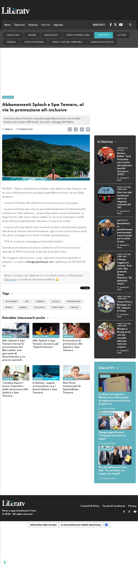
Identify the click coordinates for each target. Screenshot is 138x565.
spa (27, 301)
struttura (57, 307)
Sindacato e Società (102, 42)
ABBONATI (99, 25)
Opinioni (19, 25)
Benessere (103, 35)
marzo (23, 307)
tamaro (40, 301)
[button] (124, 512)
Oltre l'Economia (34, 42)
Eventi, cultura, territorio (67, 42)
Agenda (58, 25)
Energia (11, 42)
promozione (73, 301)
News (7, 25)
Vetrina (45, 25)
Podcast (33, 25)
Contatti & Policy (90, 506)
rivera (8, 307)
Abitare (32, 35)
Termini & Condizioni (113, 506)
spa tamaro (11, 301)
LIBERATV (9, 129)
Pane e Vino (13, 35)
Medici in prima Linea (78, 35)
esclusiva (39, 307)
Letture (122, 35)
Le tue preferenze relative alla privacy (81, 524)
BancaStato (51, 35)
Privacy (132, 506)
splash (56, 301)
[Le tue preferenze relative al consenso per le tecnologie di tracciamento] (4, 562)
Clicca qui (10, 279)
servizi (74, 307)
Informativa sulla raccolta (43, 524)
